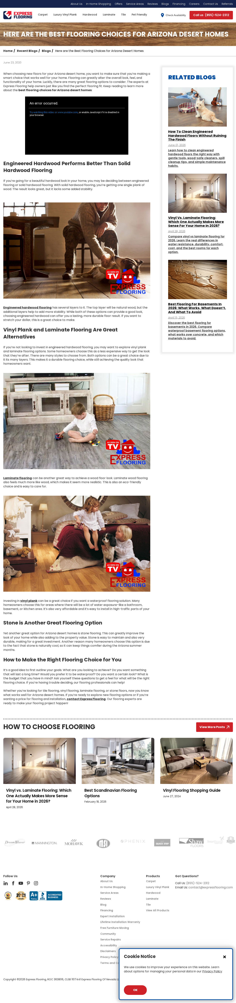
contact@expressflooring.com (210, 887)
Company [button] (107, 876)
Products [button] (153, 876)
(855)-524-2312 (197, 883)
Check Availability (176, 15)
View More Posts (212, 727)
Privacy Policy (212, 971)
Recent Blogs (27, 51)
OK (135, 990)
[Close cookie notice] (224, 956)
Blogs (46, 51)
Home (8, 51)
